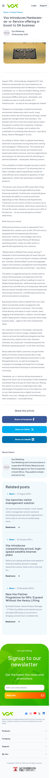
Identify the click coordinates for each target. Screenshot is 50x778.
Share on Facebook (23, 419)
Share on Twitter (22, 429)
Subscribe (11, 695)
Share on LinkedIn (23, 439)
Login (34, 6)
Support (43, 6)
